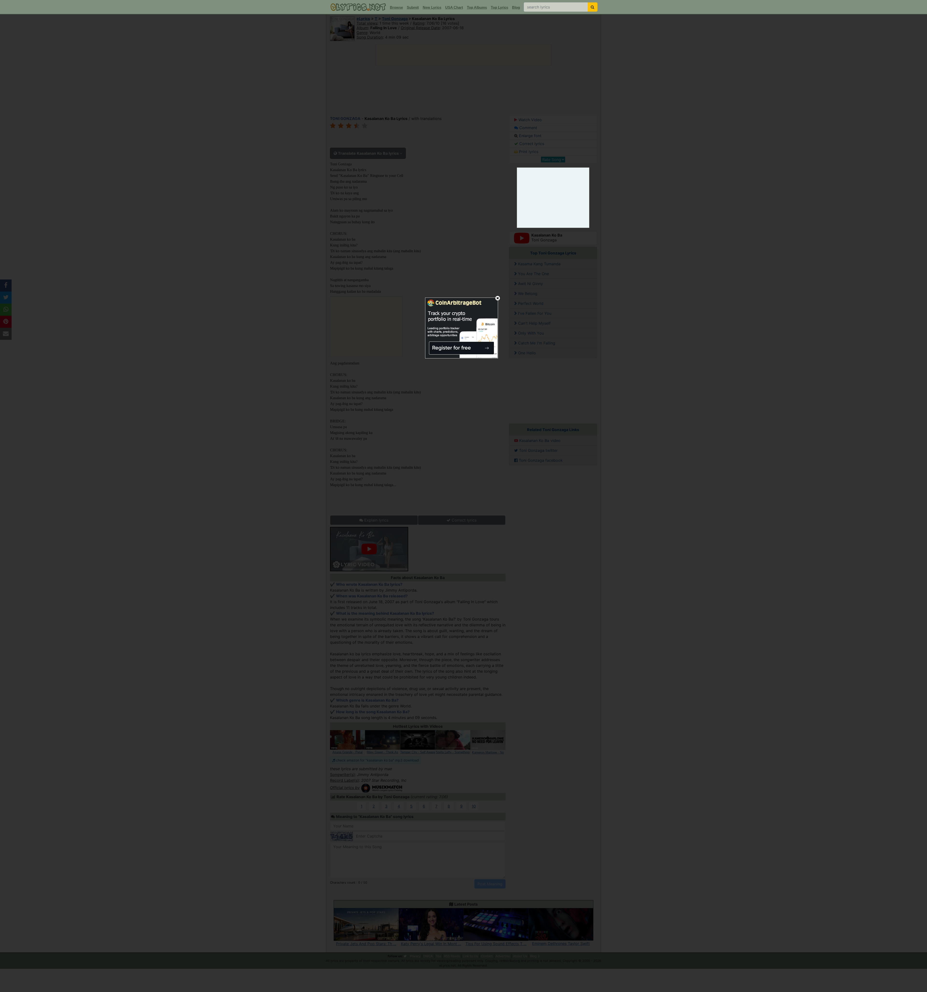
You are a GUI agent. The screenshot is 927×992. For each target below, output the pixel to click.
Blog (516, 7)
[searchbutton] (592, 7)
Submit (413, 7)
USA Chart (454, 7)
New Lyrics (432, 7)
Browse (396, 7)
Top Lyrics (499, 7)
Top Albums (477, 7)
